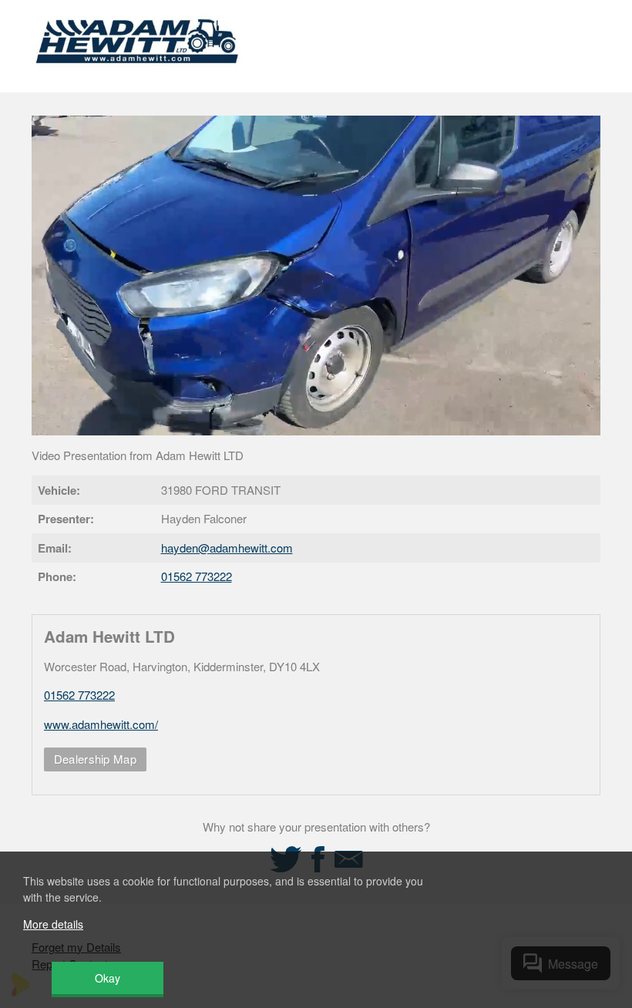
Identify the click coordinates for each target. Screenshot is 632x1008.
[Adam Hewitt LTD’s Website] (138, 73)
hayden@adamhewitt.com (227, 547)
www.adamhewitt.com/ (101, 724)
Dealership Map (95, 759)
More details (53, 924)
